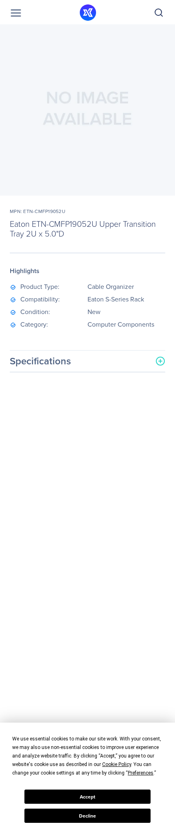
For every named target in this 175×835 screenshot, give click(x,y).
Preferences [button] (140, 773)
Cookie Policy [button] (116, 764)
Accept (87, 797)
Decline (87, 816)
